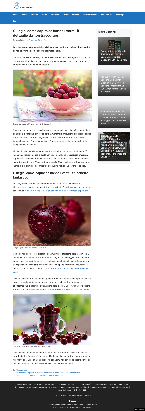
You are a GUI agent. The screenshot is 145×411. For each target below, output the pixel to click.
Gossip (44, 15)
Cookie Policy (87, 407)
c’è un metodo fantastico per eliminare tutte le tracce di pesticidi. (58, 191)
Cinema (66, 15)
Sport (15, 21)
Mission (56, 407)
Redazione (64, 407)
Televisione (54, 15)
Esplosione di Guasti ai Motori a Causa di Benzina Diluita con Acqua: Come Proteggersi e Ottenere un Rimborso (114, 117)
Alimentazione (106, 15)
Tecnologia (120, 15)
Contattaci (88, 395)
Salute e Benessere (90, 15)
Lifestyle (75, 15)
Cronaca (24, 15)
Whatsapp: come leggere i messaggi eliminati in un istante (39, 375)
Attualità (34, 15)
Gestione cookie (139, 409)
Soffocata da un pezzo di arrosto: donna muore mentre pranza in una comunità (48, 373)
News (15, 15)
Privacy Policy (75, 407)
